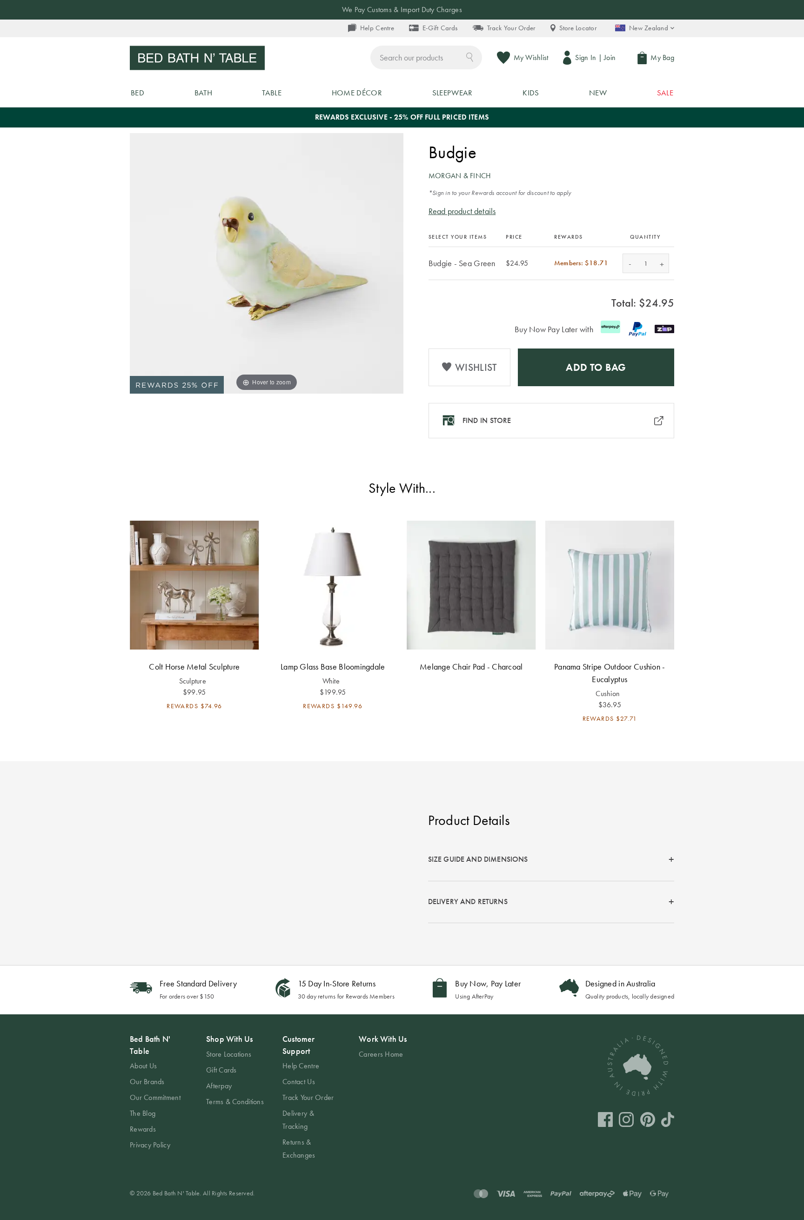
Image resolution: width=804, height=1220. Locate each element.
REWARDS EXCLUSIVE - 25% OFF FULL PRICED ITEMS (402, 117)
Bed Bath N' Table (150, 1044)
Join (610, 57)
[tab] (551, 860)
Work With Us (383, 1038)
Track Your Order (511, 28)
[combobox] (426, 57)
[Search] (469, 56)
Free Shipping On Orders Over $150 (402, 9)
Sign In (585, 57)
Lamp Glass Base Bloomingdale (333, 666)
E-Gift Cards (439, 28)
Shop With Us (229, 1038)
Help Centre (377, 28)
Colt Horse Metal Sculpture (194, 666)
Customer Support (298, 1044)
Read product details (462, 211)
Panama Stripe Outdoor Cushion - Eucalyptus (609, 672)
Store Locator (578, 28)
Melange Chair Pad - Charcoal (471, 666)
